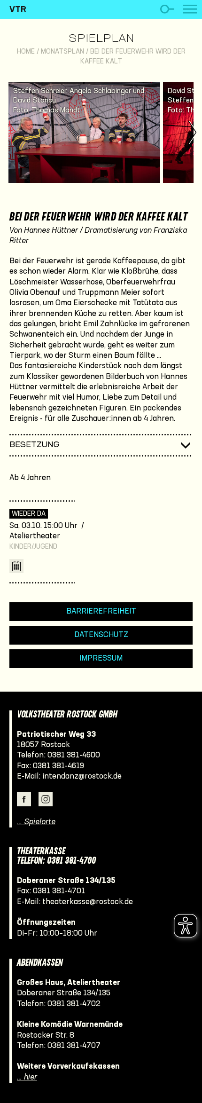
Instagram (46, 799)
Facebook (24, 799)
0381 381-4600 (73, 755)
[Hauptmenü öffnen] (190, 9)
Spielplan (101, 39)
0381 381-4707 (74, 1046)
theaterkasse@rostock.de (87, 902)
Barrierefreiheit (101, 611)
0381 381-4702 (74, 1004)
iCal (16, 566)
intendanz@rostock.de (82, 776)
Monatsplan (62, 51)
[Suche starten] (167, 9)
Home (26, 51)
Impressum (101, 658)
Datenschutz (101, 635)
